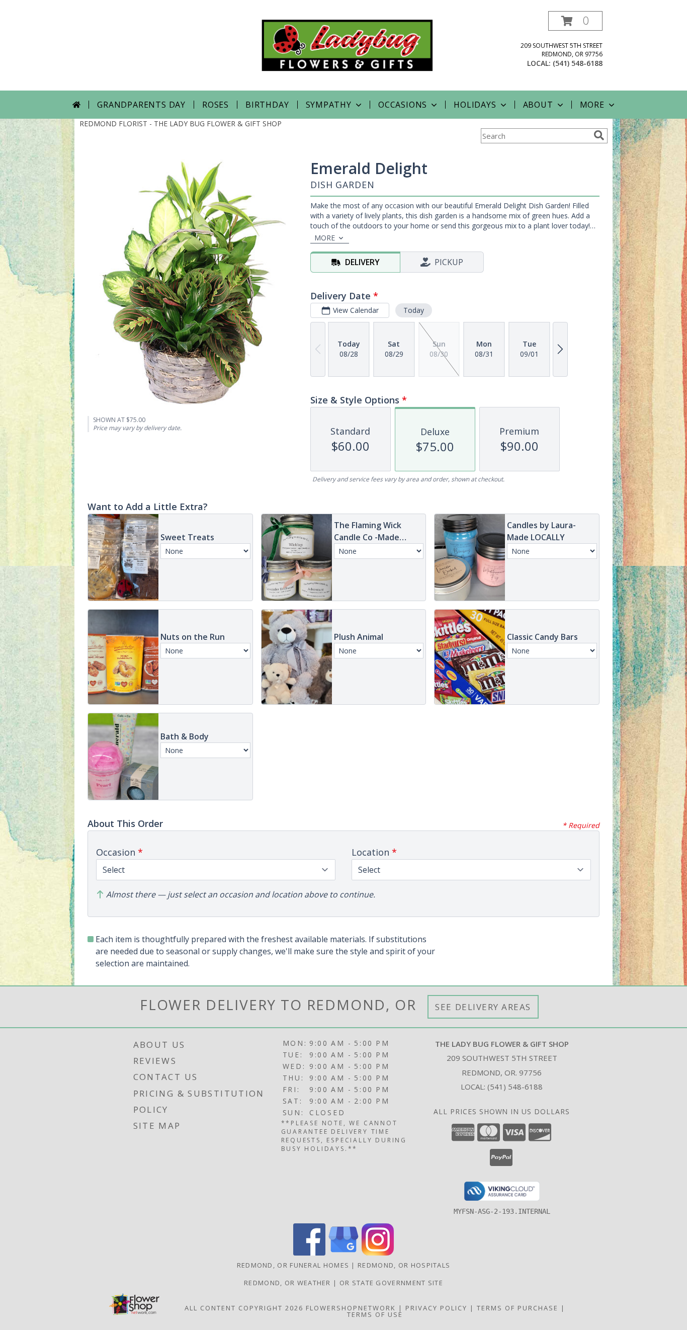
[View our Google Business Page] (343, 1253)
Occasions (402, 104)
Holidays (475, 104)
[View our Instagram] (378, 1253)
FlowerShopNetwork (351, 1307)
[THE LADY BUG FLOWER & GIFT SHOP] (347, 44)
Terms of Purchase (517, 1307)
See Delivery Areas (483, 1007)
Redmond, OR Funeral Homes (293, 1265)
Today (413, 310)
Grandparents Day (141, 104)
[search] (599, 135)
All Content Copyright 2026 (244, 1307)
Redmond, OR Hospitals (404, 1265)
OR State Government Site (391, 1282)
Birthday (267, 104)
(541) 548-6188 (578, 63)
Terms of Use (375, 1314)
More (592, 104)
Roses (215, 104)
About (538, 104)
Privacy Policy (436, 1307)
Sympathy (329, 104)
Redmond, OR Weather (287, 1282)
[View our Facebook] (309, 1253)
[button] (575, 21)
